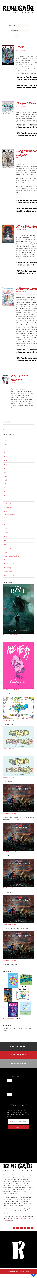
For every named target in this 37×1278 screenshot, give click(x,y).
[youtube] (25, 1228)
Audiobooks (8, 507)
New (5, 560)
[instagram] (17, 1228)
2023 (5, 480)
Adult (5, 499)
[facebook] (14, 1228)
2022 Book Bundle (19, 378)
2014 (5, 445)
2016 (5, 453)
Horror (6, 540)
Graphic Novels (10, 514)
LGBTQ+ (8, 517)
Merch (6, 552)
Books (6, 511)
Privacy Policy (25, 1271)
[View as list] (20, 35)
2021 (5, 472)
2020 (5, 468)
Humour (6, 544)
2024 (5, 484)
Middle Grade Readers (11, 556)
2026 (5, 492)
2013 (5, 441)
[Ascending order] (27, 25)
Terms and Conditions (14, 1271)
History (6, 536)
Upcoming (7, 568)
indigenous (7, 548)
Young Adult (8, 571)
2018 (5, 460)
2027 (5, 495)
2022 (5, 476)
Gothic (6, 532)
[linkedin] (28, 1228)
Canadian (7, 521)
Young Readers (9, 575)
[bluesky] (21, 1228)
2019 (5, 464)
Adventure (7, 503)
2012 (5, 437)
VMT (19, 47)
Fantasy (6, 529)
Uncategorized (9, 564)
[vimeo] (32, 1228)
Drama (6, 525)
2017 (5, 456)
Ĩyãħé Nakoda (20, 1218)
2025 (5, 488)
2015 (5, 449)
